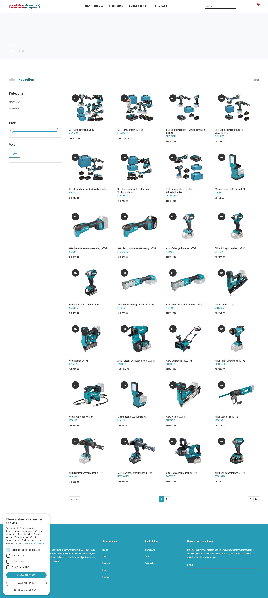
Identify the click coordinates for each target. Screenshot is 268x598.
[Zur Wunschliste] (249, 6)
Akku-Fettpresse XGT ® (81, 416)
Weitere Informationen (35, 543)
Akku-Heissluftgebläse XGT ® (230, 360)
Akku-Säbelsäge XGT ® (227, 416)
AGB (147, 556)
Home (105, 549)
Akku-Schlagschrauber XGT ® (181, 472)
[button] (26, 590)
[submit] (257, 565)
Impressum (150, 549)
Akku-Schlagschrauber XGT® (230, 472)
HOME (12, 51)
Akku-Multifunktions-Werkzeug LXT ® (88, 248)
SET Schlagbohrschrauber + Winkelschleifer (229, 131)
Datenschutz (150, 563)
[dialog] (26, 554)
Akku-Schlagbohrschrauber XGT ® (86, 472)
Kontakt (161, 6)
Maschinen (92, 6)
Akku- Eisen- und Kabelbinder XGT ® (136, 360)
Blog (104, 570)
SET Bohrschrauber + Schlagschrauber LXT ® (186, 131)
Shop (104, 556)
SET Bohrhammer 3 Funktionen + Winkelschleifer (134, 190)
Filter (256, 79)
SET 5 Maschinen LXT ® (81, 129)
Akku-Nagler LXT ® (225, 304)
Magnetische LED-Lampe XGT (132, 416)
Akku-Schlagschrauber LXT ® (181, 248)
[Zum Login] (242, 6)
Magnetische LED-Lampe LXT (230, 189)
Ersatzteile (138, 6)
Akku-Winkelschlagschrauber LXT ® (135, 304)
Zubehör (115, 6)
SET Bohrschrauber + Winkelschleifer (88, 189)
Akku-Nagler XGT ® (176, 416)
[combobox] (220, 6)
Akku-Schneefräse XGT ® (179, 360)
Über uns (106, 563)
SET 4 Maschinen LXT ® (130, 129)
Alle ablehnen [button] (26, 583)
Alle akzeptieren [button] (26, 575)
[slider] (11, 131)
